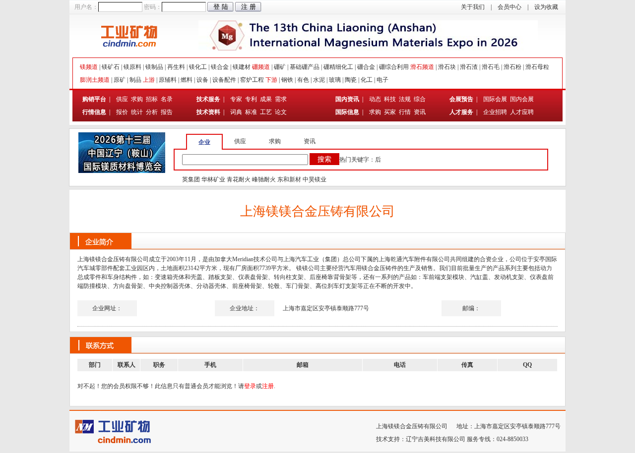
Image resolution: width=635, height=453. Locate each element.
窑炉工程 (252, 79)
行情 (405, 112)
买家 (390, 112)
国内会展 (522, 99)
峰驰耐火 (264, 179)
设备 (202, 79)
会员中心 (509, 6)
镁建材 (242, 66)
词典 (236, 112)
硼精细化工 (338, 66)
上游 (149, 79)
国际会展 (495, 99)
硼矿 (280, 66)
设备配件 (224, 79)
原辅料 (168, 79)
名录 (167, 99)
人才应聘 (522, 112)
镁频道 (89, 66)
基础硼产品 (304, 66)
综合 (420, 99)
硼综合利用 (394, 66)
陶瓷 (351, 79)
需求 (281, 99)
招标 (152, 99)
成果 (266, 99)
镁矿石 (111, 66)
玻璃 (335, 79)
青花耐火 (239, 179)
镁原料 (132, 66)
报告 (167, 112)
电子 (382, 79)
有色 (303, 79)
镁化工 (198, 66)
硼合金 (366, 66)
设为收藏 (546, 6)
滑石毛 (491, 66)
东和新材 (289, 179)
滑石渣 (469, 66)
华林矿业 (213, 179)
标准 (251, 112)
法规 (405, 99)
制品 (135, 79)
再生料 (176, 66)
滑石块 (447, 66)
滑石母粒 (537, 66)
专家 (236, 99)
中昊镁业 (314, 179)
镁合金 (220, 66)
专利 (251, 99)
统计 (137, 112)
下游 (271, 79)
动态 (375, 99)
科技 (390, 99)
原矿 (120, 79)
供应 (122, 99)
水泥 (319, 79)
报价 (122, 112)
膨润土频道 (95, 79)
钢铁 (287, 79)
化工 (367, 79)
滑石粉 (512, 66)
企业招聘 (495, 112)
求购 (137, 99)
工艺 (266, 112)
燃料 (186, 79)
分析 (152, 112)
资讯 (420, 112)
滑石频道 (422, 66)
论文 (281, 112)
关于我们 (473, 6)
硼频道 (261, 66)
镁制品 (154, 66)
